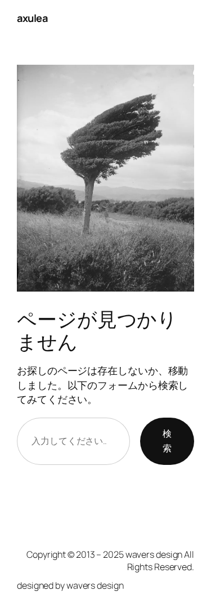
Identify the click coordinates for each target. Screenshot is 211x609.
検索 (167, 440)
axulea (32, 18)
